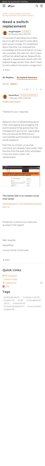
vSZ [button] (7, 303)
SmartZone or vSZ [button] (31, 297)
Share (6, 70)
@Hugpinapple (12, 102)
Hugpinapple (14, 31)
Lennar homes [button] (34, 306)
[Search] (37, 6)
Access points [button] (19, 303)
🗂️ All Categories (9, 276)
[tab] (8, 77)
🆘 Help (5, 286)
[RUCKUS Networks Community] (11, 6)
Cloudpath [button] (9, 300)
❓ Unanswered (22, 283)
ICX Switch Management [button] (14, 306)
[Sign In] (41, 6)
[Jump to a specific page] (40, 89)
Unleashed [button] (9, 309)
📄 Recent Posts (9, 279)
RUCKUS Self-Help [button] (12, 297)
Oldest (13, 84)
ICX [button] (20, 300)
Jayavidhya (13, 95)
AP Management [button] (33, 300)
